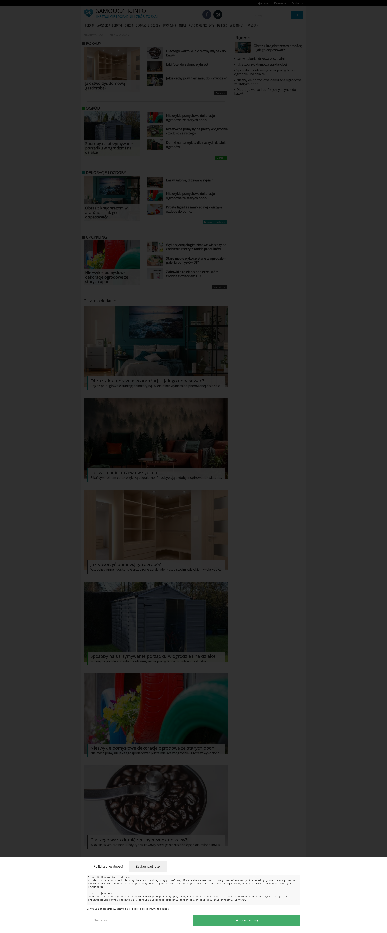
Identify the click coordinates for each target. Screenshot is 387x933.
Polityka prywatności (108, 866)
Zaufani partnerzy (148, 866)
